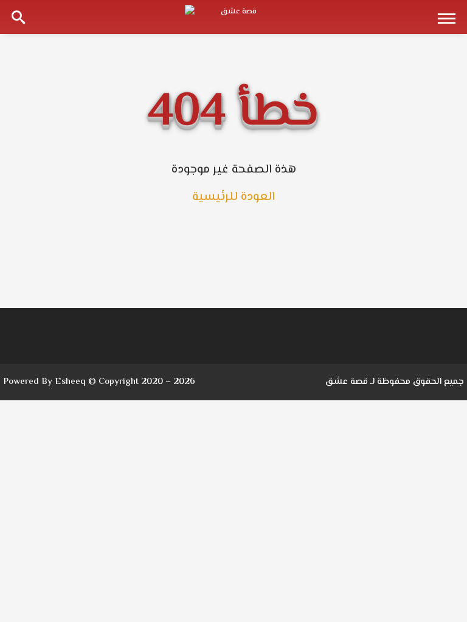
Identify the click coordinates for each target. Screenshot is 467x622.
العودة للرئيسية (233, 197)
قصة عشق (346, 382)
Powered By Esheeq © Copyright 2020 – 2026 (99, 382)
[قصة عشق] (233, 17)
